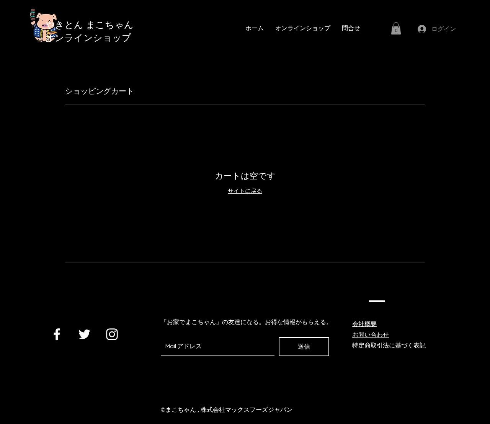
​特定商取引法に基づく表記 (389, 345)
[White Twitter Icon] (84, 334)
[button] (396, 28)
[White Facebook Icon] (57, 334)
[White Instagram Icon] (112, 334)
